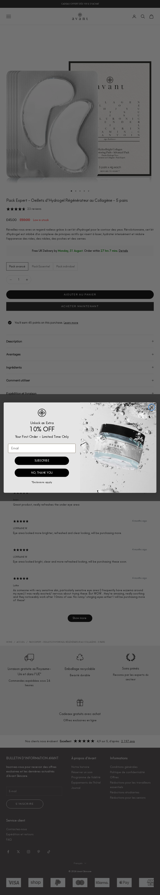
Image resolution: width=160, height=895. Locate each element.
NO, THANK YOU (41, 472)
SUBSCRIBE (42, 460)
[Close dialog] (151, 407)
